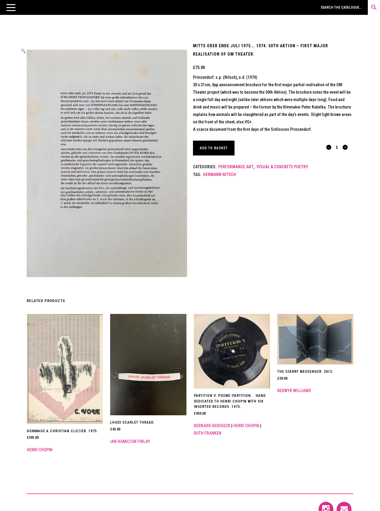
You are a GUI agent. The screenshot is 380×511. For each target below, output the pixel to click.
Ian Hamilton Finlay (130, 441)
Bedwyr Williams (294, 390)
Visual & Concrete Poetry (282, 166)
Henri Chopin (40, 449)
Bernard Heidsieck (212, 425)
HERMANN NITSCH (219, 174)
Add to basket (214, 148)
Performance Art (236, 166)
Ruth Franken (207, 433)
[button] (11, 7)
